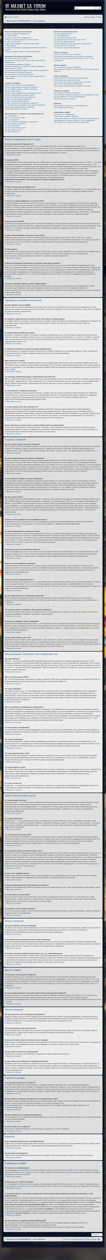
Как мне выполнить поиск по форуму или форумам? (71, 78)
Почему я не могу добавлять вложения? (18, 99)
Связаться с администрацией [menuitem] (74, 1239)
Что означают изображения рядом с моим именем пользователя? (26, 70)
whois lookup (47, 1200)
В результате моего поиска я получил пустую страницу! (72, 82)
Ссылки (9, 17)
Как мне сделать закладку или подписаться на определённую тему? (76, 95)
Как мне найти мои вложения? (64, 107)
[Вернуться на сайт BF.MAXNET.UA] (27, 7)
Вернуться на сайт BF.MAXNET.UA (19, 1239)
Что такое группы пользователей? (65, 37)
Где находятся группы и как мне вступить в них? (70, 39)
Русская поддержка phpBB (53, 1244)
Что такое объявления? (12, 126)
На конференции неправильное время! (17, 64)
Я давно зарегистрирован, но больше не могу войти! (22, 43)
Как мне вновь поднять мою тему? (16, 109)
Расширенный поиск (99, 8)
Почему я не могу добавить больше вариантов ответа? (23, 93)
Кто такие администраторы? (63, 33)
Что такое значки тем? (12, 131)
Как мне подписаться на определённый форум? (69, 96)
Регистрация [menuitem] (90, 17)
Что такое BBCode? (11, 116)
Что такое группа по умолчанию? (65, 45)
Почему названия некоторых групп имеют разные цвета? (73, 43)
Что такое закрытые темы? (13, 130)
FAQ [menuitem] (16, 17)
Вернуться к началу (14, 155)
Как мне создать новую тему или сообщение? (20, 85)
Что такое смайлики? (12, 120)
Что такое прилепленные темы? (15, 127)
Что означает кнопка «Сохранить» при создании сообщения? (25, 105)
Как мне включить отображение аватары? (18, 72)
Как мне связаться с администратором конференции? (72, 122)
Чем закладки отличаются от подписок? (67, 93)
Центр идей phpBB (32, 1186)
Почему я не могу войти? (13, 41)
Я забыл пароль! (10, 45)
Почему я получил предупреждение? (17, 101)
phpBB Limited (73, 1170)
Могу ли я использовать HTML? (15, 118)
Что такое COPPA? (11, 35)
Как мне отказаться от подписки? (65, 99)
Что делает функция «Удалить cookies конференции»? (23, 51)
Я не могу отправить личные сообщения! (67, 54)
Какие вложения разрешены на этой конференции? (71, 105)
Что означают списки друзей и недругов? (67, 67)
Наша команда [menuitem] (92, 1239)
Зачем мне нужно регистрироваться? (17, 33)
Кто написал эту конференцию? (64, 114)
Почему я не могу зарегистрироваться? (18, 37)
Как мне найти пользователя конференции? (68, 84)
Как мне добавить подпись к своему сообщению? (21, 89)
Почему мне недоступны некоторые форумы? (20, 97)
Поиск (96, 8)
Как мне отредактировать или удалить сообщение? (21, 87)
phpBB (11, 369)
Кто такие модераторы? (61, 35)
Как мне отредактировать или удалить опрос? (20, 95)
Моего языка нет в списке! (13, 68)
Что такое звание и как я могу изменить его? (19, 74)
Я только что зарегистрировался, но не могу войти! (22, 39)
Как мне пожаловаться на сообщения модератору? (21, 103)
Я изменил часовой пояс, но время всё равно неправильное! (25, 66)
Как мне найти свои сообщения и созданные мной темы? (73, 86)
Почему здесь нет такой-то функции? (66, 116)
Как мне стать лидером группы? (64, 41)
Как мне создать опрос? (13, 91)
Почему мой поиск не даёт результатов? (67, 80)
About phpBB (25, 1174)
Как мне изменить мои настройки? (16, 58)
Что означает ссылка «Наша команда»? (67, 47)
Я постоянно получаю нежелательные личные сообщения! (73, 56)
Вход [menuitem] (99, 17)
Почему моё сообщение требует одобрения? (19, 107)
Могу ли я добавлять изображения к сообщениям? (21, 122)
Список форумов (39, 1239)
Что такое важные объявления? (15, 123)
